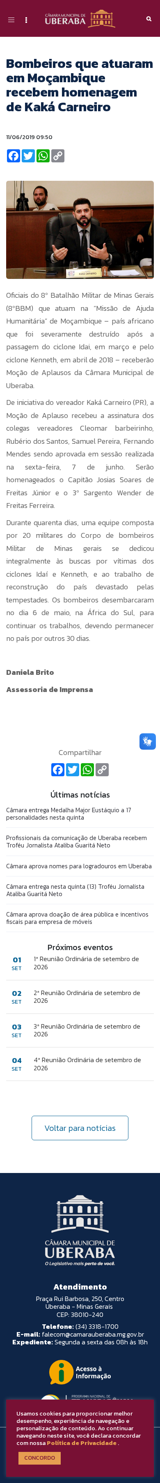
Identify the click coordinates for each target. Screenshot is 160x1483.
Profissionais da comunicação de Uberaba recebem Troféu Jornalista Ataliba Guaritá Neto (76, 841)
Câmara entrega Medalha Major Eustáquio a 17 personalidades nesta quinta (68, 813)
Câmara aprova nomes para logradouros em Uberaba (79, 866)
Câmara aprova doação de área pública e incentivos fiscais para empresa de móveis (77, 918)
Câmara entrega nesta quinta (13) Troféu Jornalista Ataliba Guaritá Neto (75, 890)
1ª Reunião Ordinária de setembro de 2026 (86, 963)
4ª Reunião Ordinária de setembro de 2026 (87, 1064)
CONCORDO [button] (39, 1458)
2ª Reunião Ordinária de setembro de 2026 (87, 997)
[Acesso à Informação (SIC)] (80, 1372)
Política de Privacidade (82, 1442)
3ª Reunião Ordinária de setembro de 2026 (87, 1030)
